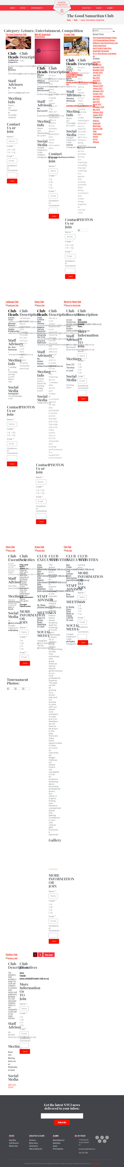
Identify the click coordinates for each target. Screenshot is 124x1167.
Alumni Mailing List (59, 1140)
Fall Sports (32, 1140)
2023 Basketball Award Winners (104, 40)
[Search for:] (102, 30)
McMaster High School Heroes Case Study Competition (105, 44)
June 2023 (96, 62)
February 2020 (98, 112)
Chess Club (10, 546)
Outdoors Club (11, 954)
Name (10, 137)
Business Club (97, 128)
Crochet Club (69, 34)
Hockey (95, 136)
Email (10, 156)
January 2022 (98, 88)
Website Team (13, 1146)
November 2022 (98, 69)
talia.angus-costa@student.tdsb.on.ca (74, 75)
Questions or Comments (12, 168)
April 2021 (96, 101)
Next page (49, 954)
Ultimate (96, 141)
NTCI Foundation (58, 1149)
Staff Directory (14, 1143)
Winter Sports (33, 1143)
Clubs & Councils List (35, 1149)
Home (12, 8)
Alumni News (56, 1143)
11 (9, 152)
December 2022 (98, 67)
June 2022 (96, 75)
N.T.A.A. (95, 139)
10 (14, 150)
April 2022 (96, 80)
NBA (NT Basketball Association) (42, 35)
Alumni (109, 8)
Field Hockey (97, 134)
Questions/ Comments (83, 387)
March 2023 (97, 64)
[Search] (114, 31)
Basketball (96, 123)
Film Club (67, 546)
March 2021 (97, 104)
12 (14, 152)
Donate (55, 1146)
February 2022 (98, 85)
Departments (36, 8)
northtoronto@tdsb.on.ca (87, 1149)
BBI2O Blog (97, 126)
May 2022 (96, 77)
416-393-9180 (83, 1152)
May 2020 (96, 109)
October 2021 (98, 93)
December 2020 (98, 107)
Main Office (12, 1140)
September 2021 (99, 96)
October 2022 (98, 72)
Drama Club (39, 546)
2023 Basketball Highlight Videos (105, 37)
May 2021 (96, 99)
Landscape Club (12, 301)
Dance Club (39, 301)
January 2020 (98, 115)
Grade (10, 146)
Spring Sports (33, 1146)
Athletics (86, 8)
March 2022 (97, 83)
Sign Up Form (12, 1085)
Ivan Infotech (95, 1163)
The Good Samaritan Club (16, 34)
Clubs (98, 8)
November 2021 (98, 91)
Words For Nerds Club (72, 301)
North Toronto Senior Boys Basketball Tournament (102, 49)
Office (22, 8)
